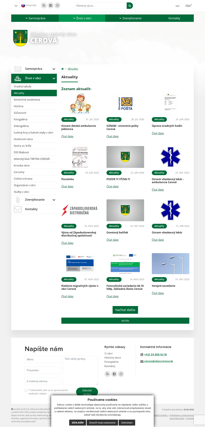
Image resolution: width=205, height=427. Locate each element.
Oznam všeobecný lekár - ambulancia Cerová (168, 180)
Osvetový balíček (117, 232)
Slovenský (30, 5)
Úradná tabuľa (22, 86)
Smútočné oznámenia (27, 99)
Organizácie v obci (25, 185)
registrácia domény (29, 418)
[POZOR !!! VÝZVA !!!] (125, 157)
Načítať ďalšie (125, 310)
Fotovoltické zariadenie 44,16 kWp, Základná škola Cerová (125, 287)
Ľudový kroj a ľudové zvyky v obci (33, 132)
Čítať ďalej (67, 136)
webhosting (42, 415)
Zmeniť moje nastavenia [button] (102, 422)
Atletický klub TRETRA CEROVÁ (32, 159)
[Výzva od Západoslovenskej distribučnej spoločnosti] (80, 210)
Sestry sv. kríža (22, 145)
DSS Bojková (21, 152)
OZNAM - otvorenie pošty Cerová (122, 127)
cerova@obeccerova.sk (158, 361)
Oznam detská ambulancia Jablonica (78, 127)
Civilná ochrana (23, 178)
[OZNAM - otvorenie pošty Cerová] (125, 104)
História (18, 106)
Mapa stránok (18, 415)
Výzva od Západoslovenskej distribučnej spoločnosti (78, 234)
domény (15, 418)
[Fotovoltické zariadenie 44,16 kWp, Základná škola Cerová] (125, 264)
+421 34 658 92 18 (155, 354)
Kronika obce (22, 165)
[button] (35, 18)
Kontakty (174, 18)
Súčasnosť (20, 113)
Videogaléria (21, 126)
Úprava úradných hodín (167, 126)
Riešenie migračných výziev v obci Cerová (79, 287)
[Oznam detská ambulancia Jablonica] (80, 104)
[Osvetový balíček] (125, 210)
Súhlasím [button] (77, 422)
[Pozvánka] (80, 157)
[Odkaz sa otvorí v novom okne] (44, 5)
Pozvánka (67, 179)
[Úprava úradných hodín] (170, 104)
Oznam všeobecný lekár (167, 232)
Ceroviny (19, 172)
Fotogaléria (20, 119)
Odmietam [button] (127, 422)
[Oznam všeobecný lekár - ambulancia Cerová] (170, 157)
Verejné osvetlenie (163, 286)
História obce (112, 357)
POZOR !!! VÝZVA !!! (118, 179)
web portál (30, 415)
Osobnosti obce (23, 139)
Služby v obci (21, 192)
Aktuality (19, 93)
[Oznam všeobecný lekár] (170, 210)
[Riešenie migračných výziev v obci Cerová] (80, 264)
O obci (108, 353)
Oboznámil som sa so (48, 392)
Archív (125, 320)
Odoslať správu (87, 392)
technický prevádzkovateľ (23, 421)
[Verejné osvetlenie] (170, 264)
